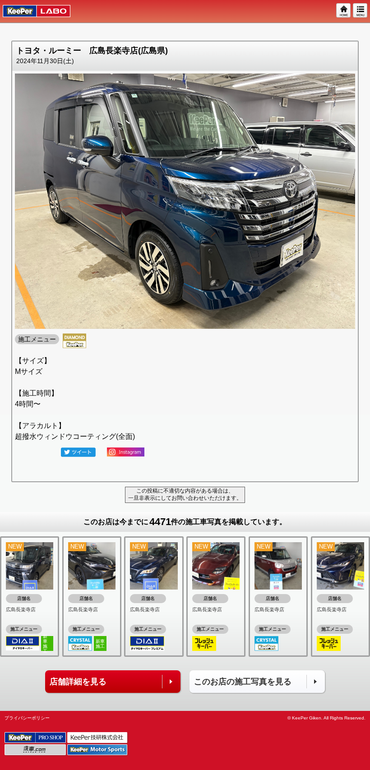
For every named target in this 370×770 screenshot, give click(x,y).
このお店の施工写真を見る (242, 681)
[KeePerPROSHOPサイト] (36, 737)
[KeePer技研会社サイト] (98, 737)
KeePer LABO (32, 11)
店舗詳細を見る (78, 681)
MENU (360, 11)
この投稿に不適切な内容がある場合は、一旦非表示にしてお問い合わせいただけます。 (185, 494)
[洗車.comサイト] (36, 749)
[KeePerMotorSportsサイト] (98, 749)
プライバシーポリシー (27, 717)
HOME (344, 11)
